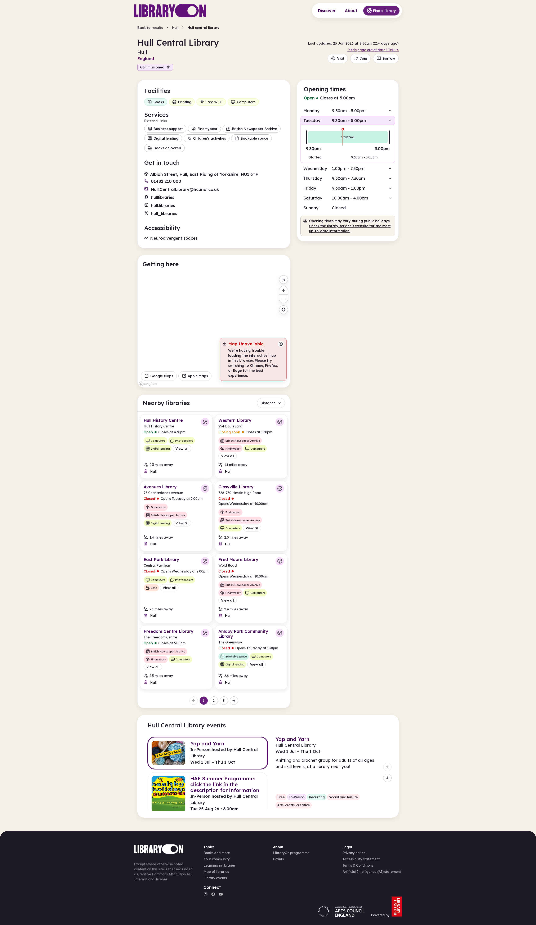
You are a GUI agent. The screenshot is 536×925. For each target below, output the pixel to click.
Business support (168, 129)
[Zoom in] (283, 290)
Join (363, 58)
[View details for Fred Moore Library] (251, 588)
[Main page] (170, 10)
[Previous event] (387, 767)
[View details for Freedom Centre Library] (176, 657)
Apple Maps (198, 376)
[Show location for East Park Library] (205, 561)
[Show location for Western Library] (280, 422)
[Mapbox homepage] (148, 383)
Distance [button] (268, 403)
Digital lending (166, 138)
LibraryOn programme (291, 853)
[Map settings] (283, 309)
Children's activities (209, 138)
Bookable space (254, 138)
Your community (217, 859)
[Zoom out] (283, 299)
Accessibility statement (361, 859)
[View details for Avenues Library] (176, 516)
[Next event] (387, 778)
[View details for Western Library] (251, 446)
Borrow (389, 58)
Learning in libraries (220, 865)
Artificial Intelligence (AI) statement (372, 872)
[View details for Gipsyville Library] (251, 516)
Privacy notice (354, 853)
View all (181, 448)
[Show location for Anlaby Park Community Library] (280, 633)
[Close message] (281, 344)
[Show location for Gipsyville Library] (280, 488)
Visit (340, 58)
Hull (175, 28)
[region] (214, 330)
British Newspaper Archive (254, 129)
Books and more (217, 853)
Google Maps (161, 376)
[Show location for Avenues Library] (205, 488)
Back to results (150, 28)
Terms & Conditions (358, 865)
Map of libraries (216, 872)
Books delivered (167, 148)
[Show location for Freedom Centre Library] (205, 633)
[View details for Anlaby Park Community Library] (251, 657)
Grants (278, 859)
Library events (215, 878)
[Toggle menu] (283, 279)
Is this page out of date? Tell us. (373, 50)
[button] (348, 111)
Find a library (384, 11)
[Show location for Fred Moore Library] (280, 561)
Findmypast (207, 129)
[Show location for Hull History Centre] (205, 422)
